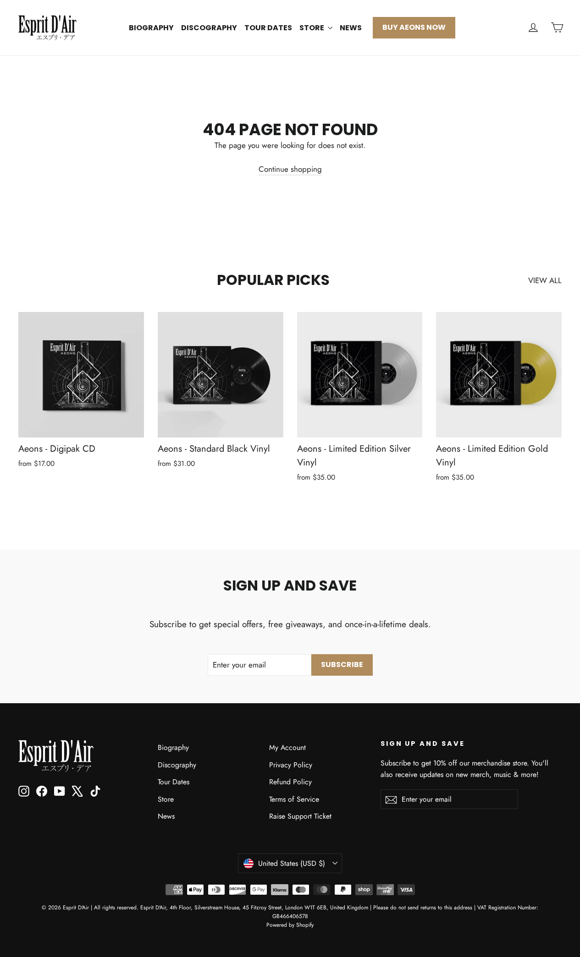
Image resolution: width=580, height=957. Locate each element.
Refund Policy (290, 782)
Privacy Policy (290, 765)
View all (545, 280)
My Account (287, 747)
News (351, 27)
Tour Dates (268, 27)
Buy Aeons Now (414, 27)
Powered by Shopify (290, 925)
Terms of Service (294, 799)
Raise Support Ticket (300, 816)
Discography (209, 27)
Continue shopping (290, 169)
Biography (151, 27)
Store (312, 27)
